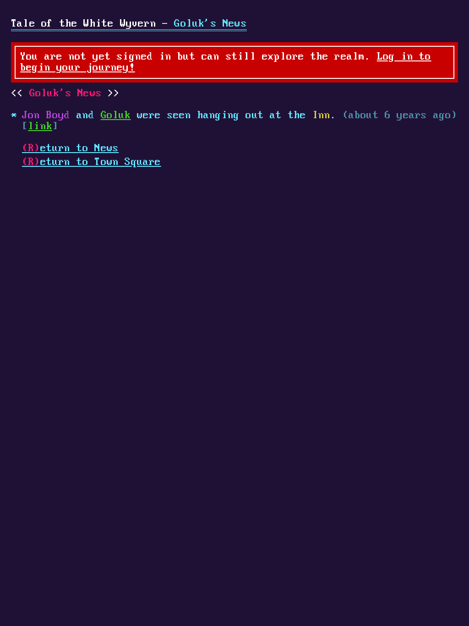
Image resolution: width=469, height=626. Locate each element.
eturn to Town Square (91, 162)
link (40, 126)
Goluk (116, 115)
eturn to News (70, 148)
